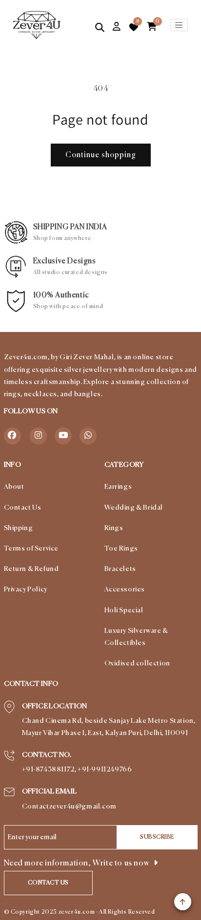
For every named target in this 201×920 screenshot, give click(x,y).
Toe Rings (121, 548)
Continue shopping (100, 155)
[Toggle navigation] (179, 25)
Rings (113, 528)
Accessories (124, 589)
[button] (100, 27)
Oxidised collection (137, 663)
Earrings (118, 486)
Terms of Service (31, 548)
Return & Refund (31, 569)
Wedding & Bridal (133, 507)
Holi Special (123, 610)
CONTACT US (48, 883)
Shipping (18, 528)
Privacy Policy (25, 589)
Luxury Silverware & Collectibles (136, 636)
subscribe (157, 837)
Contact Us (22, 507)
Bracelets (120, 569)
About (14, 486)
